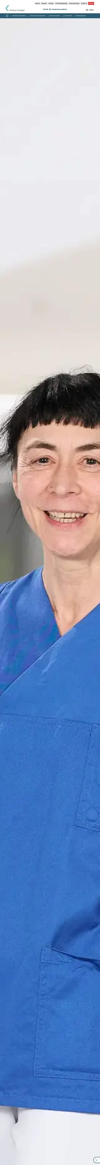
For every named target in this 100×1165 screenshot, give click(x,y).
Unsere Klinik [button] (68, 15)
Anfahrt (51, 3)
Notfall (91, 3)
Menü (91, 10)
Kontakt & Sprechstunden (37, 15)
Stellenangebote (81, 15)
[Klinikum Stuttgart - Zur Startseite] (15, 8)
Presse (37, 3)
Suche (83, 3)
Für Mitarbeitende (61, 3)
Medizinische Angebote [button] (19, 15)
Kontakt (44, 3)
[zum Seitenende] (96, 1160)
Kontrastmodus (74, 3)
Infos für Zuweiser (55, 15)
